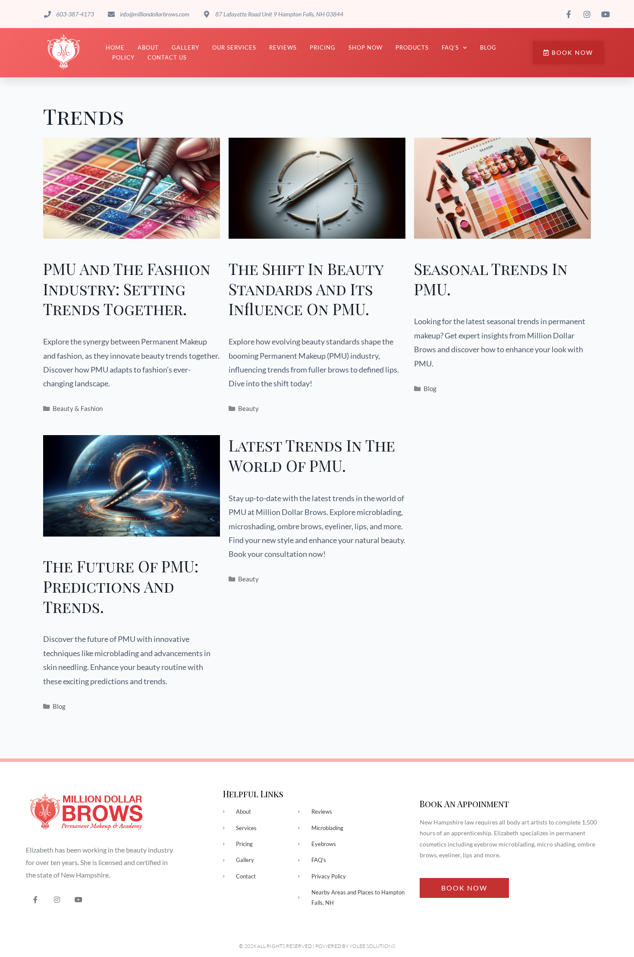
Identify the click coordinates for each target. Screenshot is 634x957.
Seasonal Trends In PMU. (491, 278)
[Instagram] (57, 900)
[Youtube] (78, 900)
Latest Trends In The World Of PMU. (312, 455)
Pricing (323, 47)
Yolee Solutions (372, 946)
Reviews (283, 47)
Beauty (248, 408)
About (148, 47)
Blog (488, 47)
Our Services (234, 47)
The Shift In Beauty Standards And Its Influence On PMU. (306, 288)
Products (412, 47)
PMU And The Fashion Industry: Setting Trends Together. (126, 288)
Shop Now (365, 47)
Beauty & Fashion (78, 408)
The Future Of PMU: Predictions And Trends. (120, 586)
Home (115, 47)
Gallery (185, 47)
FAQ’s (450, 47)
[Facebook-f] (35, 900)
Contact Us (167, 57)
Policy (123, 57)
